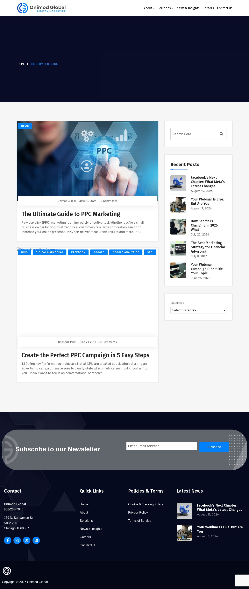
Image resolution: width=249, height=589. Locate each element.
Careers (208, 8)
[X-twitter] (26, 540)
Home (21, 64)
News (25, 126)
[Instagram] (17, 540)
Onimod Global (67, 201)
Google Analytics (125, 252)
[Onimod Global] (41, 8)
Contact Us (224, 8)
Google (98, 252)
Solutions (164, 8)
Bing (24, 252)
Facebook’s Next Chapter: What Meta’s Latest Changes (208, 181)
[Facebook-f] (7, 540)
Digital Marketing (49, 252)
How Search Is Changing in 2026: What (204, 225)
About (148, 8)
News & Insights (188, 8)
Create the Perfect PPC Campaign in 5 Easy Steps (85, 355)
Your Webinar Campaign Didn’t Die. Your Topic (207, 269)
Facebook (78, 252)
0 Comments (109, 201)
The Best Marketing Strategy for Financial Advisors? (208, 247)
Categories (177, 303)
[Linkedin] (36, 540)
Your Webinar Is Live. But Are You (207, 201)
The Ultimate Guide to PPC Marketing (71, 214)
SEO (150, 252)
